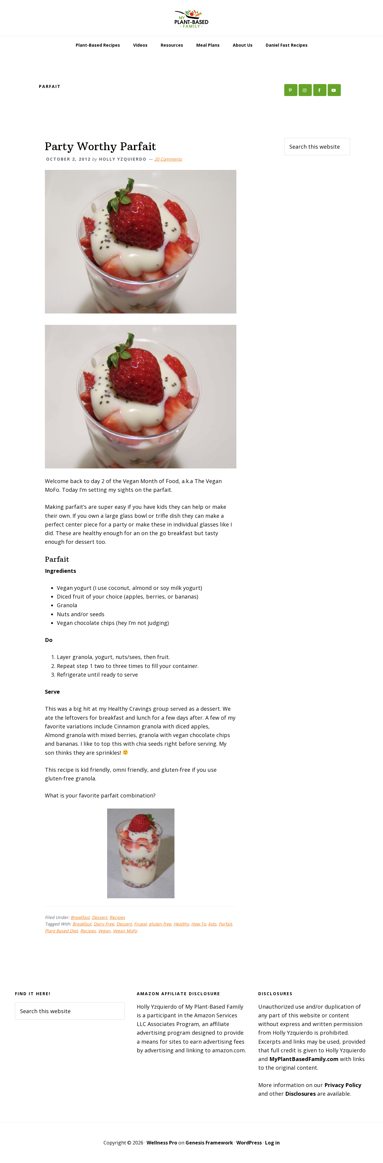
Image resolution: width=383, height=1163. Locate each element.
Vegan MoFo (125, 931)
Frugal (140, 924)
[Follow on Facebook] (319, 90)
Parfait (225, 924)
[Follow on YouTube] (334, 90)
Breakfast (80, 917)
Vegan (104, 931)
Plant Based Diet (61, 931)
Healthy (181, 924)
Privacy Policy (342, 1085)
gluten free (160, 924)
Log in (272, 1142)
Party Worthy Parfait (100, 146)
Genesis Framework (209, 1142)
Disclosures (300, 1093)
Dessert (99, 917)
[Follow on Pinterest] (290, 90)
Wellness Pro (162, 1142)
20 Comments (168, 159)
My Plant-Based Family (191, 18)
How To (198, 924)
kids (212, 924)
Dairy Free (104, 924)
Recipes (117, 917)
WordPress (249, 1142)
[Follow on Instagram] (305, 90)
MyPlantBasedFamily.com (303, 1058)
